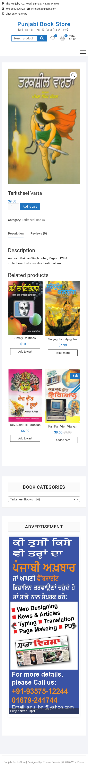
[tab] (16, 234)
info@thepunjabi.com (43, 8)
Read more (63, 352)
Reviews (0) (38, 233)
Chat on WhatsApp (16, 13)
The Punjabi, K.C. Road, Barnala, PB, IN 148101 (32, 3)
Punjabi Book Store (43, 24)
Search (42, 38)
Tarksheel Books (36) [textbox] (43, 499)
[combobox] (44, 499)
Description (16, 233)
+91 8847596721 (15, 8)
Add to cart (30, 206)
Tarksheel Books (33, 220)
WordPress (77, 762)
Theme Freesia (51, 762)
